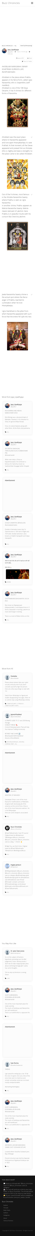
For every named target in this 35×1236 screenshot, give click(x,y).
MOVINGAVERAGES (12, 742)
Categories (6, 1215)
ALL (15, 46)
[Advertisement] (17, 25)
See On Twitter (28, 61)
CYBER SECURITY (12, 704)
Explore (5, 1205)
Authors (5, 1213)
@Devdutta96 (14, 678)
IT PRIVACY (20, 704)
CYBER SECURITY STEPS (11, 705)
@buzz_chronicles (16, 829)
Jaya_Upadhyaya (13, 50)
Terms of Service (8, 1221)
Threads (5, 1208)
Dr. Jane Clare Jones (17, 951)
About (5, 1218)
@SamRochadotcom (16, 1065)
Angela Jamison (16, 865)
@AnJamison (14, 867)
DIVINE (9, 582)
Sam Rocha (14, 1063)
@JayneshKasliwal (16, 717)
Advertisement (10, 480)
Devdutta (14, 676)
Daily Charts (6, 1210)
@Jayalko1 (11, 52)
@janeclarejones (15, 953)
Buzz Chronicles (11, 3)
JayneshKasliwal (16, 714)
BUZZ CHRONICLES (7, 46)
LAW (8, 978)
